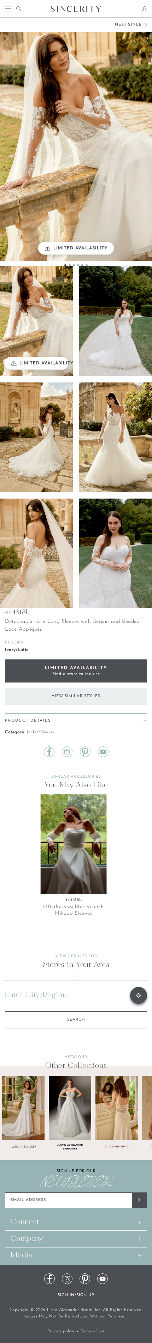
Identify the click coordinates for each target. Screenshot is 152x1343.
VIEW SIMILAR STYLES (76, 696)
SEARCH (76, 1020)
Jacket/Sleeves (40, 732)
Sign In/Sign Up (76, 1295)
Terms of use (93, 1331)
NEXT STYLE (128, 25)
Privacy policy (60, 1331)
